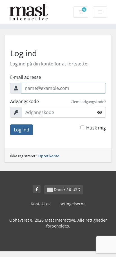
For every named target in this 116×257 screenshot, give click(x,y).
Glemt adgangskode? (88, 101)
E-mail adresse (25, 77)
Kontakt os (40, 203)
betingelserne (72, 203)
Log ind (21, 130)
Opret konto (48, 155)
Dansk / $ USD (66, 189)
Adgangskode (24, 101)
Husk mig (96, 128)
